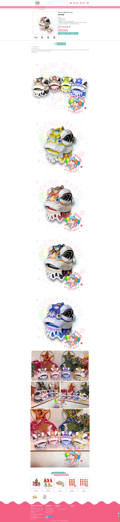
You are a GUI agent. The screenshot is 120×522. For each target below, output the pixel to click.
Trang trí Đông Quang (61, 509)
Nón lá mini (60, 488)
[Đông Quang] (34, 497)
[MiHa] (45, 497)
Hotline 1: (63, 33)
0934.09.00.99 (36, 511)
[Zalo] (119, 513)
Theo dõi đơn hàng (77, 3)
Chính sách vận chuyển (49, 510)
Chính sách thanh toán (49, 508)
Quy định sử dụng (48, 513)
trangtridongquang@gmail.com (38, 514)
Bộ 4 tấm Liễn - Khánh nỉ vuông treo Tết (72, 489)
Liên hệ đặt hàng (63, 30)
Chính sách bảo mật (49, 509)
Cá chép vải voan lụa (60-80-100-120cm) (48, 489)
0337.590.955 (33, 512)
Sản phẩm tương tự (60, 474)
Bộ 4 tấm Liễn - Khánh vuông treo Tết (84, 489)
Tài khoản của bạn (83, 3)
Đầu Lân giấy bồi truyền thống (36, 488)
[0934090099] (119, 516)
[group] (45, 23)
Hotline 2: (73, 33)
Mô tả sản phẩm (61, 43)
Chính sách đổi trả (48, 512)
